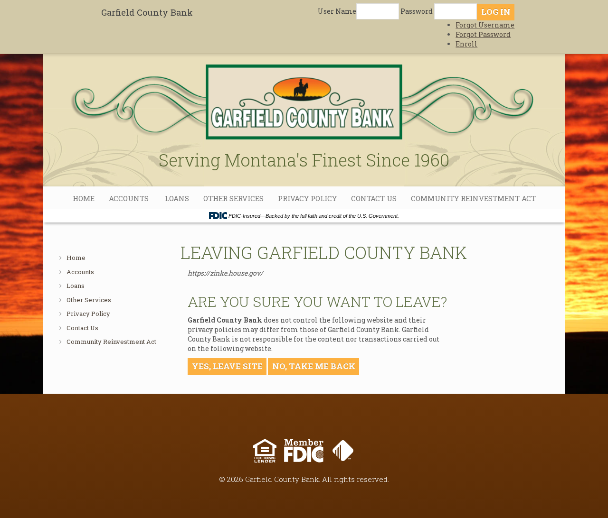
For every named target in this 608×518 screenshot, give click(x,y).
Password (416, 11)
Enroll (466, 43)
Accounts (130, 198)
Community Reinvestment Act (473, 198)
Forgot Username (485, 24)
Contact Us (374, 198)
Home (84, 198)
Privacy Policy (307, 198)
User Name (337, 11)
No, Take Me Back (313, 366)
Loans (177, 198)
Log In (496, 11)
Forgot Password (483, 34)
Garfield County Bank (147, 12)
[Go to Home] (304, 96)
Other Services (233, 198)
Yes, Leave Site (227, 366)
